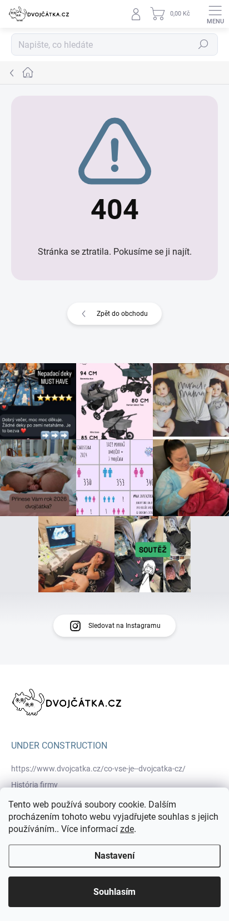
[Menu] (215, 14)
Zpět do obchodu (122, 314)
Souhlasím (114, 892)
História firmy (34, 784)
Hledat (203, 44)
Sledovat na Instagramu (124, 626)
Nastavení (114, 855)
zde (127, 829)
